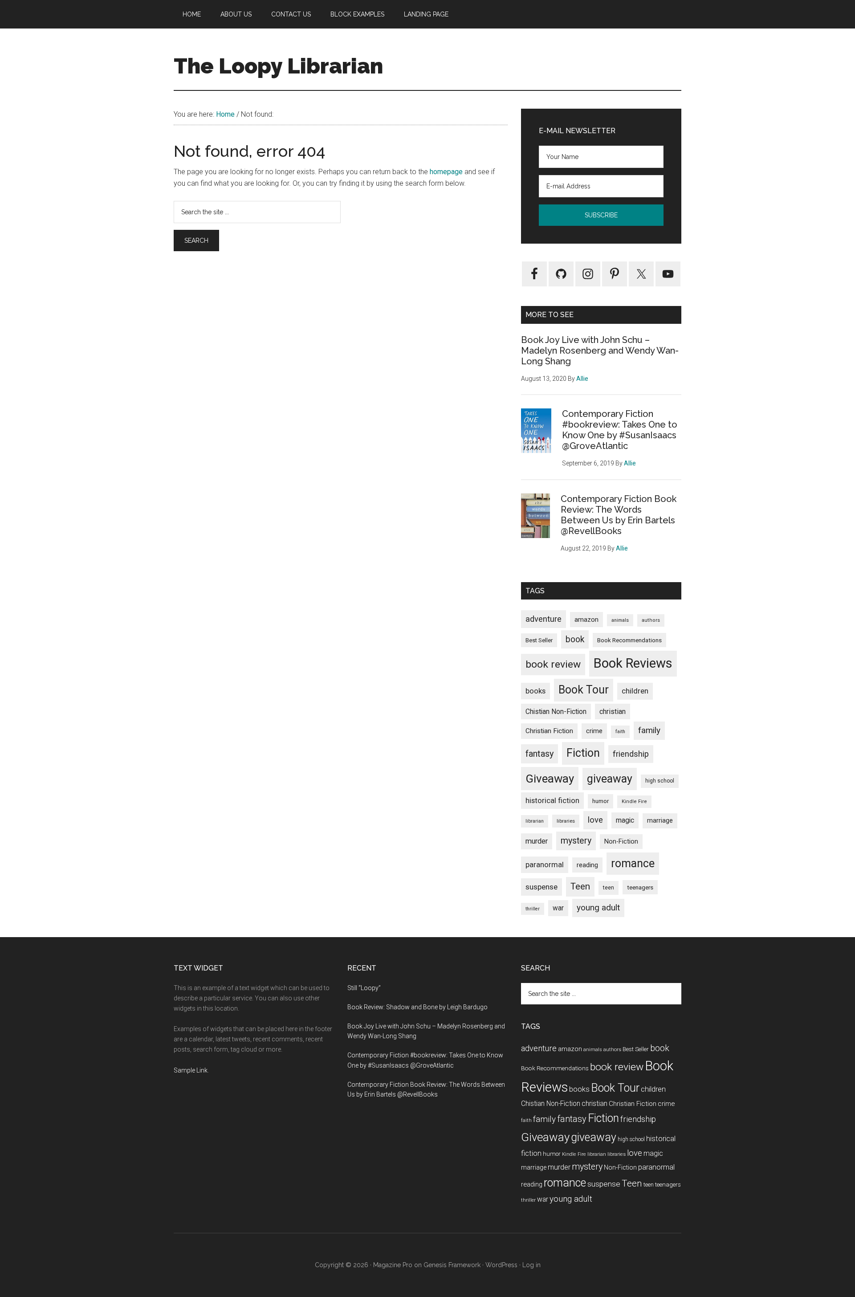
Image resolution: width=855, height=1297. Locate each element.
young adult (598, 907)
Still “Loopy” (364, 987)
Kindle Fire (634, 801)
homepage (446, 171)
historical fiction (552, 800)
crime (594, 731)
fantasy (539, 753)
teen (608, 887)
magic (625, 820)
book (575, 639)
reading (587, 865)
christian (612, 711)
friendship (631, 754)
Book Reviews (633, 663)
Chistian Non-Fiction (555, 711)
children (635, 690)
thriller (532, 909)
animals (620, 620)
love (595, 820)
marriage (660, 820)
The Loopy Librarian (278, 65)
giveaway (609, 778)
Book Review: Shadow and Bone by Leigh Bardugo (417, 1007)
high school (659, 781)
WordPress (501, 1264)
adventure (543, 619)
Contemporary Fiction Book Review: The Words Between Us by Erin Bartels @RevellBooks (618, 515)
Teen (580, 886)
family (649, 730)
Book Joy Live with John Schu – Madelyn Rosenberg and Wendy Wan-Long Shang (600, 350)
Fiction (583, 752)
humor (600, 801)
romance (633, 863)
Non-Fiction (621, 841)
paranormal (544, 864)
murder (536, 841)
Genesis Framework (451, 1264)
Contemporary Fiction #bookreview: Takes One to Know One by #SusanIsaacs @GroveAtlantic (619, 429)
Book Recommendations (629, 640)
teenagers (640, 887)
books (535, 690)
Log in (531, 1264)
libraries (566, 821)
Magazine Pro (392, 1264)
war (558, 908)
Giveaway (549, 778)
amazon (586, 620)
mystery (576, 841)
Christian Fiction (549, 731)
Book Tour (583, 689)
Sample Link (191, 1070)
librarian (534, 821)
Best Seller (539, 640)
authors (651, 620)
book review (553, 664)
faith (620, 731)
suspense (541, 886)
